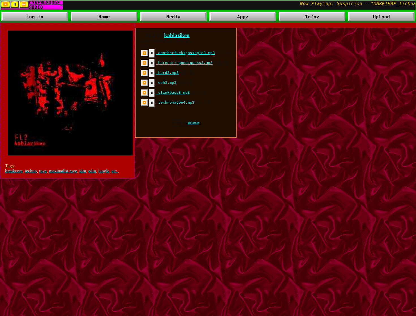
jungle (103, 170)
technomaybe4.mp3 (175, 102)
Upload (381, 17)
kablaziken (177, 35)
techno (31, 170)
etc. (114, 170)
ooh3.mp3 (166, 82)
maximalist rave (63, 170)
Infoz (299, 17)
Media (160, 17)
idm (82, 170)
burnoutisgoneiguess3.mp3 (184, 63)
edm (92, 170)
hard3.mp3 (167, 73)
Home (104, 17)
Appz (228, 17)
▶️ (144, 53)
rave (43, 170)
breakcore (14, 170)
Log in (34, 17)
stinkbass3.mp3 (173, 92)
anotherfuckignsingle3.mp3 (185, 53)
